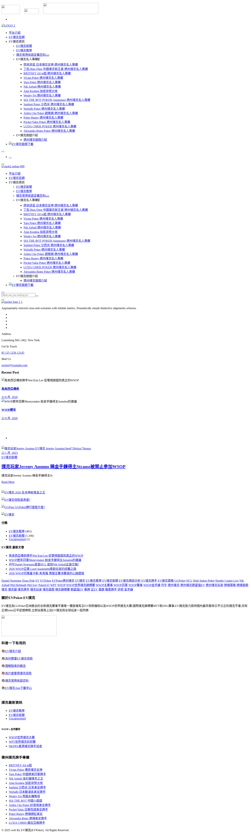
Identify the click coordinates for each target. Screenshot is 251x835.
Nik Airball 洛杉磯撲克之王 (26, 778)
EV (37, 580)
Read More (8, 482)
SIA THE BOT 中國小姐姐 (25, 800)
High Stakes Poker (204, 580)
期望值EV (77, 589)
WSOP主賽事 (104, 585)
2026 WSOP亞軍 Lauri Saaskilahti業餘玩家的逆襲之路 (42, 568)
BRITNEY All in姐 (20, 765)
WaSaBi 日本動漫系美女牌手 (27, 791)
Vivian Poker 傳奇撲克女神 (25, 769)
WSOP (61, 585)
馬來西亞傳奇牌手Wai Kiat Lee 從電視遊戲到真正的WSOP (46, 555)
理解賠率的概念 (15, 665)
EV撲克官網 (17, 37)
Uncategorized (17, 539)
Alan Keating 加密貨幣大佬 (41, 91)
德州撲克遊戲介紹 (35, 139)
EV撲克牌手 (149, 580)
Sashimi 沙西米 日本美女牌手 (27, 787)
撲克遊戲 (48, 589)
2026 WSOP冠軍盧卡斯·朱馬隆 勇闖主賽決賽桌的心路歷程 (46, 573)
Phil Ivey (32, 585)
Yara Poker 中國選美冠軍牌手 (27, 774)
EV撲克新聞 (24, 46)
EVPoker (45, 580)
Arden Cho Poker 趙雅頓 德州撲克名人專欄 (51, 113)
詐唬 (120, 589)
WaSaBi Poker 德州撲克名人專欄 (44, 108)
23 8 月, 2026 (9, 397)
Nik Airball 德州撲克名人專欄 (42, 86)
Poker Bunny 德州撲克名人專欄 (43, 117)
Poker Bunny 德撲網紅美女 (26, 813)
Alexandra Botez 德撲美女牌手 (28, 818)
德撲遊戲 (242, 585)
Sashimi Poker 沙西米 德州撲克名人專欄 (49, 104)
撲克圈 (12, 589)
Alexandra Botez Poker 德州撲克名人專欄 (49, 130)
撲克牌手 (23, 589)
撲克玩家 (36, 589)
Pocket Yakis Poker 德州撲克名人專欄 (47, 122)
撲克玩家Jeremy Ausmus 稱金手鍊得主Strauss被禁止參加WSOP (63, 466)
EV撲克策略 (166, 580)
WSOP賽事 (135, 585)
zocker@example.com (14, 365)
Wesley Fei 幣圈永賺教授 (24, 796)
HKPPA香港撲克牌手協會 (25, 746)
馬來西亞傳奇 (10, 388)
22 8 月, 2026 (9, 418)
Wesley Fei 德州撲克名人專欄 (42, 95)
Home (12, 438)
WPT (53, 585)
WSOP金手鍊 (151, 585)
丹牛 (164, 585)
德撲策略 (230, 585)
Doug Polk (28, 580)
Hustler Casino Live (227, 580)
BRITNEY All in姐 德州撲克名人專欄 (47, 73)
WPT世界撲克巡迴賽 (22, 741)
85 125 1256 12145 (12, 352)
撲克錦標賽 (62, 589)
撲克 (4, 589)
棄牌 (87, 589)
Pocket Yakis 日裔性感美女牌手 (28, 809)
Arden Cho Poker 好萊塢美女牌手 (30, 805)
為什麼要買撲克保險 (18, 673)
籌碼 (101, 589)
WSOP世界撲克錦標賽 (80, 585)
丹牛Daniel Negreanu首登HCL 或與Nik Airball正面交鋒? (44, 564)
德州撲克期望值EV (192, 585)
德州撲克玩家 (214, 585)
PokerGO (44, 585)
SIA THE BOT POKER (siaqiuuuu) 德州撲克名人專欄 (57, 99)
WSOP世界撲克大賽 (22, 737)
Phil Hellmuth (18, 585)
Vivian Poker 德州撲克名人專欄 (43, 77)
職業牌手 (111, 589)
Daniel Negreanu (11, 580)
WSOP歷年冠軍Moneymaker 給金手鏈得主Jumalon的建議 (45, 560)
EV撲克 (80, 580)
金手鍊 (128, 589)
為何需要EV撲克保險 (19, 658)
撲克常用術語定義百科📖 (32, 54)
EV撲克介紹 (13, 651)
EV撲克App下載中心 (18, 688)
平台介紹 (15, 32)
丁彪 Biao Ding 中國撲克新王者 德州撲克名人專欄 (56, 69)
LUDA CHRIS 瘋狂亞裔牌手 (27, 822)
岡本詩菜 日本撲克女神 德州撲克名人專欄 (51, 64)
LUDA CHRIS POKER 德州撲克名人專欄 (50, 126)
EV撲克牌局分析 (130, 580)
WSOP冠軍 (121, 585)
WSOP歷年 (8, 409)
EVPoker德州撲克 (63, 580)
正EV (94, 589)
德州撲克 (174, 585)
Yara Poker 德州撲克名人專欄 (42, 82)
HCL (189, 580)
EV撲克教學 (24, 50)
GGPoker (180, 580)
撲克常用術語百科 (17, 680)
